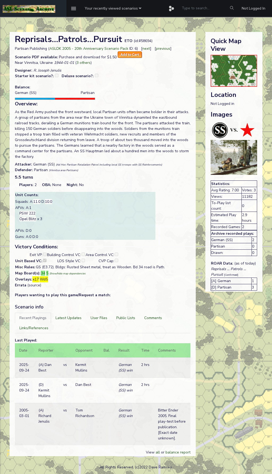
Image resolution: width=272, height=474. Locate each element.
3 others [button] (83, 62)
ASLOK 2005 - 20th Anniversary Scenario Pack (88, 48)
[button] (113, 8)
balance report (177, 452)
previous (163, 48)
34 (43, 273)
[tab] (33, 318)
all (158, 452)
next (146, 48)
